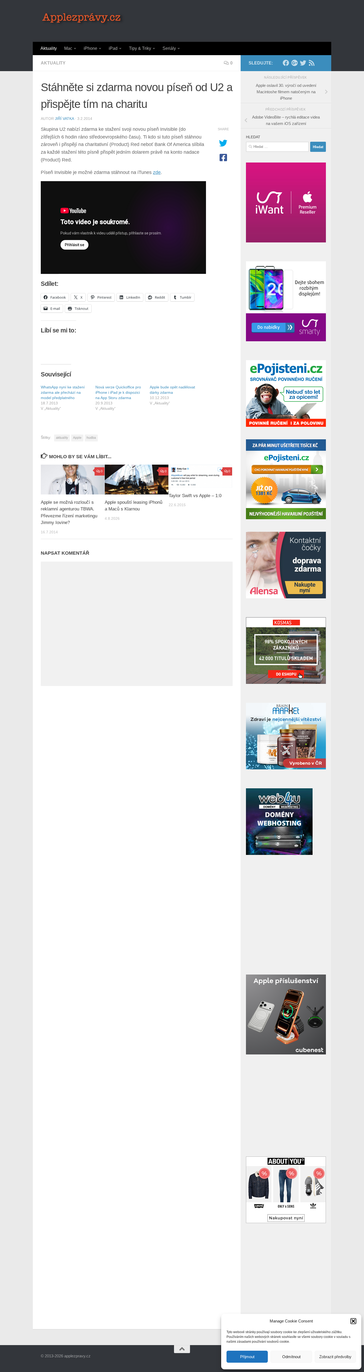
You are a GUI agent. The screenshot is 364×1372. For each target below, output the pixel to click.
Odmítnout (291, 1356)
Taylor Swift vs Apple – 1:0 (195, 495)
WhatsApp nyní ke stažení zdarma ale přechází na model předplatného (63, 392)
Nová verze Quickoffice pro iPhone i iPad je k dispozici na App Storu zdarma (118, 392)
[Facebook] (286, 63)
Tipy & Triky (140, 48)
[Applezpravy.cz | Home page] (83, 19)
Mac (68, 48)
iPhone (90, 48)
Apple (77, 438)
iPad (113, 48)
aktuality (62, 438)
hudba (91, 438)
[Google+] (294, 63)
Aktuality (49, 48)
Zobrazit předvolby (335, 1356)
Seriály (169, 48)
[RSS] (311, 63)
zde (157, 172)
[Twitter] (303, 63)
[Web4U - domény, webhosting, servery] (279, 853)
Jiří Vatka (64, 118)
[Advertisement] (226, 20)
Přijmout (247, 1356)
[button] (353, 1321)
